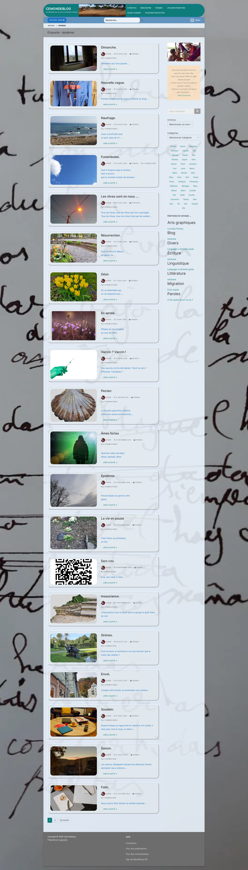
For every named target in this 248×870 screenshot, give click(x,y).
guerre (174, 164)
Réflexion (174, 186)
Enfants (175, 159)
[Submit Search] (142, 20)
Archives (171, 120)
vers (171, 204)
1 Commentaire (149, 163)
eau (193, 155)
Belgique (193, 146)
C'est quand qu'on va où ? (180, 299)
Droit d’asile (173, 289)
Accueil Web (55, 20)
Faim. (105, 787)
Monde (184, 173)
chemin (185, 151)
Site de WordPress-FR (136, 859)
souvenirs (175, 199)
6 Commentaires (110, 487)
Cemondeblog (58, 9)
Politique (181, 181)
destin (185, 155)
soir (174, 195)
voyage (195, 204)
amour (173, 146)
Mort (193, 173)
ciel (194, 151)
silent (183, 190)
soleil (182, 195)
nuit (187, 177)
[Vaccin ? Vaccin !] (73, 364)
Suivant (64, 820)
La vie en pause (112, 518)
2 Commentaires (110, 129)
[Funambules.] (73, 170)
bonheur (174, 151)
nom (179, 177)
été (183, 208)
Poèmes (135, 54)
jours (183, 168)
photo (171, 181)
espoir (184, 159)
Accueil (51, 26)
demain (175, 155)
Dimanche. (109, 47)
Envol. (105, 674)
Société (135, 358)
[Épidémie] (73, 490)
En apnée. (108, 313)
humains (192, 164)
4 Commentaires (110, 285)
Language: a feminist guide (180, 249)
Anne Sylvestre (184, 95)
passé (195, 177)
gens (193, 159)
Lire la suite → (110, 69)
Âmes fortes (110, 433)
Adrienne (171, 239)
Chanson (135, 203)
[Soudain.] (73, 722)
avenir (182, 146)
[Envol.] (73, 685)
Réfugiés (185, 186)
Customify (63, 840)
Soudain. (107, 709)
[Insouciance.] (73, 608)
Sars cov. (108, 561)
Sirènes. (107, 635)
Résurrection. (111, 235)
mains (191, 168)
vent (195, 199)
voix (185, 204)
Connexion (131, 843)
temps (186, 199)
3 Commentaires (110, 246)
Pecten (106, 391)
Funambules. (110, 157)
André (108, 54)
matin (174, 173)
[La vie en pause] (73, 533)
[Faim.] (73, 798)
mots (171, 177)
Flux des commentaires (137, 854)
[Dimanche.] (73, 58)
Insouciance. (110, 596)
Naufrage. (108, 118)
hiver (183, 164)
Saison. (106, 748)
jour (175, 168)
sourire (192, 195)
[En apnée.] (73, 325)
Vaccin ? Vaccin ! (113, 352)
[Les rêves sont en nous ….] (73, 209)
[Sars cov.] (73, 572)
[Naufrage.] (73, 130)
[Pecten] (73, 405)
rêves (174, 190)
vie (178, 204)
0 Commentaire (109, 58)
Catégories (172, 133)
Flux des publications (136, 848)
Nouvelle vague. (113, 83)
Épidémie (108, 476)
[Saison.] (73, 761)
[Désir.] (73, 286)
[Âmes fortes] (73, 448)
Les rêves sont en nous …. (120, 196)
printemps (194, 181)
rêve (195, 186)
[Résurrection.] (73, 248)
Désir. (105, 274)
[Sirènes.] (73, 647)
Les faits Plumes (175, 228)
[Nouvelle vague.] (73, 93)
